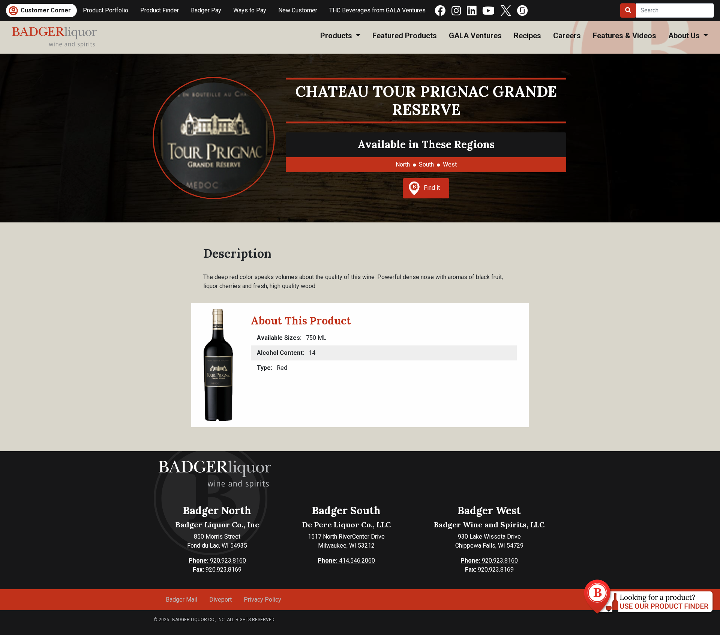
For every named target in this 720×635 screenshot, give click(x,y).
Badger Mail (181, 599)
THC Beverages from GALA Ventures (377, 10)
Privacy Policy (262, 599)
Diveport (220, 599)
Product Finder (159, 10)
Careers (567, 35)
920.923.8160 (217, 560)
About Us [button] (685, 35)
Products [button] (337, 35)
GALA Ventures (475, 35)
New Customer (297, 10)
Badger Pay (206, 10)
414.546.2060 (346, 560)
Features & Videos (624, 35)
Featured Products (404, 35)
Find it (432, 187)
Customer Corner (46, 10)
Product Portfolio (105, 10)
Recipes (527, 35)
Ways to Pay (249, 10)
